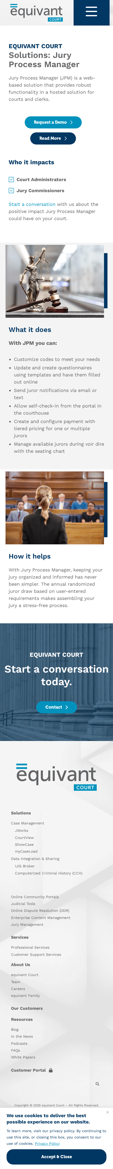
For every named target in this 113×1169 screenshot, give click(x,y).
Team (15, 982)
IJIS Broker (25, 866)
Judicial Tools (23, 904)
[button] (97, 1084)
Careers (18, 989)
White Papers (23, 1057)
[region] (56, 1138)
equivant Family (25, 995)
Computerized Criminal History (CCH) (49, 873)
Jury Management (27, 924)
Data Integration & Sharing (35, 859)
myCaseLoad (26, 851)
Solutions (21, 812)
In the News (22, 1036)
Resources (22, 1019)
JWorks (21, 830)
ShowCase (24, 844)
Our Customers (27, 1008)
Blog (14, 1029)
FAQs (15, 1050)
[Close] (107, 1112)
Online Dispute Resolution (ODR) (40, 910)
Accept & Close (56, 1156)
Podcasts (19, 1043)
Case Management (27, 823)
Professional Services (30, 947)
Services (20, 937)
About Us (20, 964)
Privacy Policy (47, 1143)
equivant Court (24, 975)
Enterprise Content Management (40, 918)
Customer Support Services (36, 954)
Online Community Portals (35, 897)
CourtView (24, 837)
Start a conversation (32, 204)
